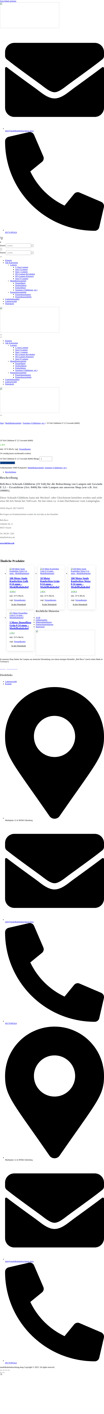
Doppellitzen (20, 283)
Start (2, 423)
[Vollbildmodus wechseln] (4, 1370)
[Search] (32, 245)
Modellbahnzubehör (18, 281)
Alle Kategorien (11, 263)
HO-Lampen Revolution (25, 274)
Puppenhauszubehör (18, 292)
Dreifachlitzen (21, 285)
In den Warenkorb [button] (18, 604)
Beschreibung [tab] (10, 472)
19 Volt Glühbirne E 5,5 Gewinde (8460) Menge (19, 459)
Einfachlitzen (20, 288)
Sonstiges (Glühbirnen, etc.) (26, 290)
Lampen (13, 265)
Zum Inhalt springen (8, 1)
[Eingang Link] (29, 332)
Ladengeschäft (11, 301)
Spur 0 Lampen (21, 269)
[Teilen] (6, 1370)
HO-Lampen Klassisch (24, 276)
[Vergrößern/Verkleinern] (1, 1370)
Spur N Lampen (21, 279)
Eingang (8, 260)
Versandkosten (25, 449)
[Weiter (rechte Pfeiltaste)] (4, 1372)
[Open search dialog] (1, 249)
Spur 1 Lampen (21, 272)
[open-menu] (1, 256)
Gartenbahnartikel (12, 299)
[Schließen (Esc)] (9, 1370)
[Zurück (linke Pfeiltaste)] (1, 1372)
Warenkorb (9, 304)
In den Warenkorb (7, 463)
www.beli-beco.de (7, 543)
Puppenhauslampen (23, 294)
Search (2, 245)
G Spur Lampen (21, 267)
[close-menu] (1, 334)
